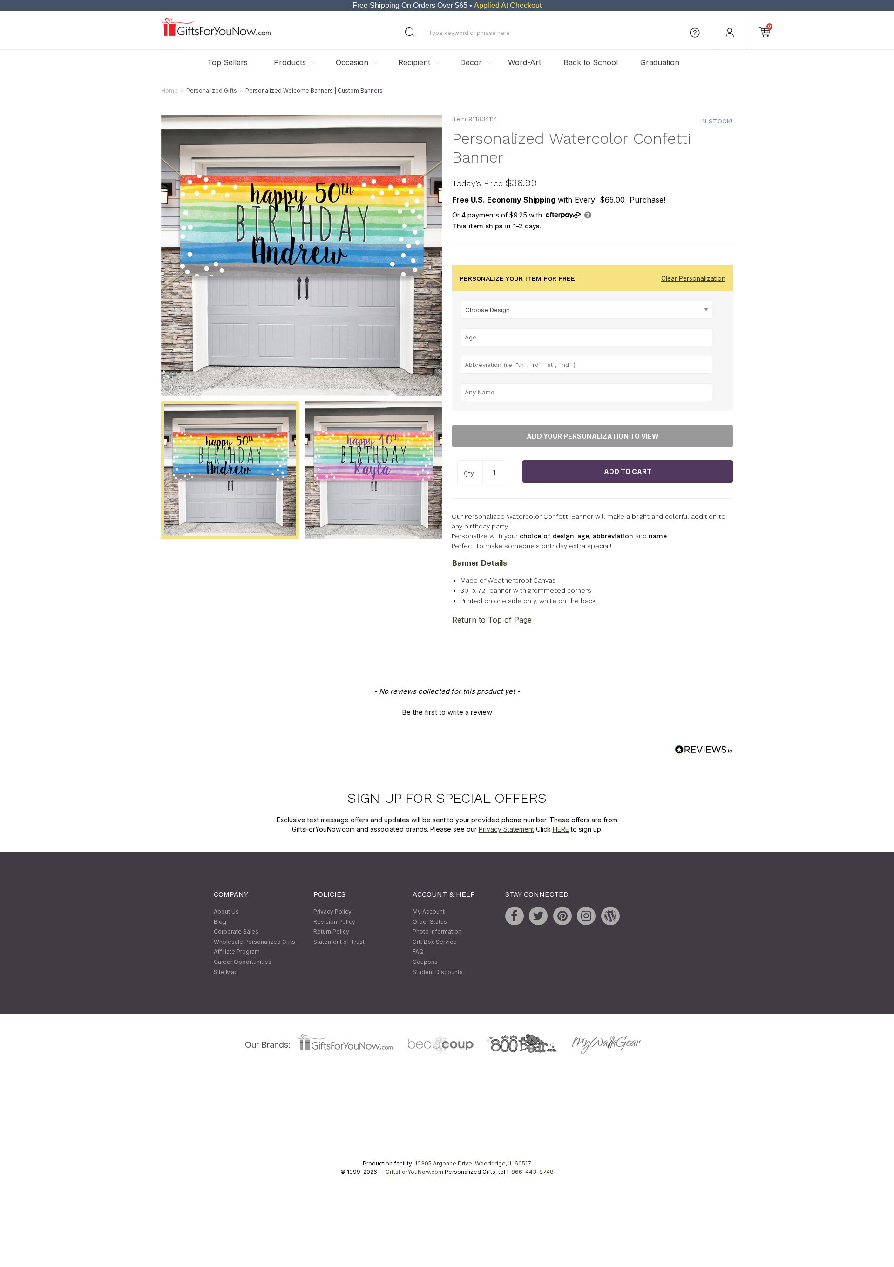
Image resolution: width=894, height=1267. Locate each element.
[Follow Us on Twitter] (538, 916)
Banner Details (479, 563)
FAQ (418, 952)
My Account (429, 911)
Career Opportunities (242, 961)
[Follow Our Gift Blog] (610, 916)
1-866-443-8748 (530, 1172)
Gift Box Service (435, 941)
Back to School (590, 62)
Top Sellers (227, 62)
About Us (226, 911)
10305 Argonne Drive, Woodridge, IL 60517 (473, 1163)
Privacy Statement (506, 829)
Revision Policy (334, 921)
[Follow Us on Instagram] (586, 916)
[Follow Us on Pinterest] (562, 916)
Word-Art (524, 62)
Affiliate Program (237, 952)
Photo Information (437, 931)
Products (290, 62)
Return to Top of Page (492, 620)
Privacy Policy (332, 911)
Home (169, 90)
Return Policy (331, 931)
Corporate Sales (236, 931)
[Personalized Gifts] (216, 33)
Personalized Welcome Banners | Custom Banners (314, 90)
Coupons (425, 961)
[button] (447, 711)
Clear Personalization (693, 278)
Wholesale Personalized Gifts (254, 941)
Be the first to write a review (447, 712)
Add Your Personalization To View (593, 436)
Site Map (226, 972)
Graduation (659, 62)
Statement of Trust (339, 941)
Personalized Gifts (211, 90)
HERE (561, 829)
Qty (469, 473)
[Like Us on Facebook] (514, 916)
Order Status (430, 921)
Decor (471, 62)
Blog (220, 921)
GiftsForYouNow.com (414, 1172)
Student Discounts (438, 972)
